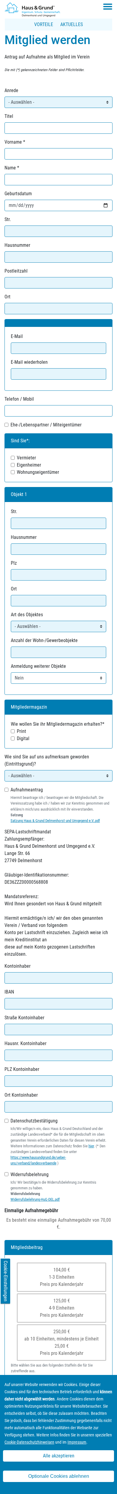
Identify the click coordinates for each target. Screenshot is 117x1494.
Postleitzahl (16, 271)
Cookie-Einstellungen (5, 1281)
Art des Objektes (27, 614)
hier (91, 1146)
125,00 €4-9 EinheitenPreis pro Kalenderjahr (61, 1308)
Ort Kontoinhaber (21, 1095)
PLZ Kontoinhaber (21, 1069)
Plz (14, 563)
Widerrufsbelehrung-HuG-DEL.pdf (35, 1199)
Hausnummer (17, 245)
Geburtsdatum (18, 193)
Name (10, 168)
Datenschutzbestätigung (34, 1121)
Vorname (13, 142)
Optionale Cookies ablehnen (58, 1476)
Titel (8, 116)
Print (21, 731)
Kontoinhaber (17, 966)
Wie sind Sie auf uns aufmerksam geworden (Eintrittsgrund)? (46, 760)
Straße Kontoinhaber (24, 1017)
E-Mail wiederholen (29, 362)
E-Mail (17, 336)
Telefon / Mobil (19, 399)
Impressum (77, 1442)
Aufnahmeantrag (26, 790)
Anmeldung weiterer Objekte (38, 666)
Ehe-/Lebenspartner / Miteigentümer (46, 425)
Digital (23, 738)
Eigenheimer (29, 465)
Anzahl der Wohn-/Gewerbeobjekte (44, 640)
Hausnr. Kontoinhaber (25, 1043)
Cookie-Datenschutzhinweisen (29, 1442)
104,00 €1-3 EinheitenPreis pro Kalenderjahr (61, 1277)
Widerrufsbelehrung (29, 1174)
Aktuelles (71, 24)
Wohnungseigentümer (38, 472)
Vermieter (26, 458)
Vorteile (43, 24)
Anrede (11, 90)
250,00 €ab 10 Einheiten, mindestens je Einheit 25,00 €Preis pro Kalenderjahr (61, 1342)
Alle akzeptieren (58, 1456)
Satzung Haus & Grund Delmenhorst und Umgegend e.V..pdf (55, 820)
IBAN (9, 992)
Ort (7, 297)
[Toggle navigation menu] (107, 7)
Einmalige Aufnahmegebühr (31, 1210)
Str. (7, 219)
